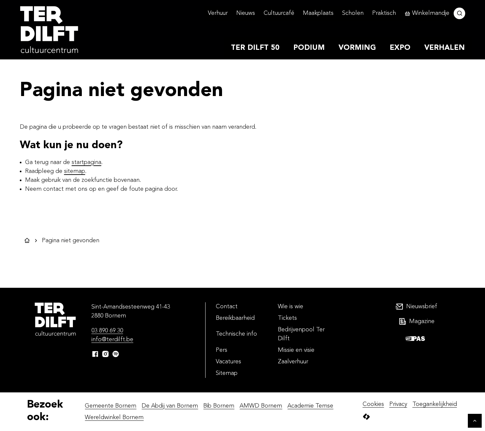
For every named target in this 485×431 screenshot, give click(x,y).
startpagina (86, 162)
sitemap (74, 171)
